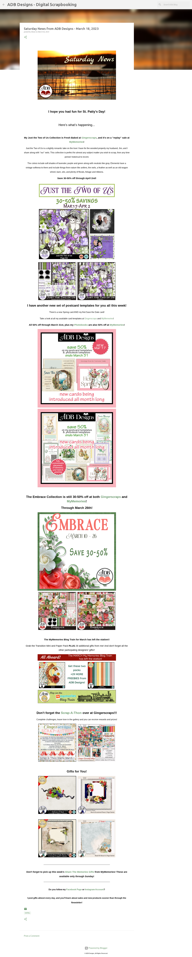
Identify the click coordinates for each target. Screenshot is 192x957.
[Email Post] (25, 910)
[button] (25, 37)
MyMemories (76, 142)
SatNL (27, 913)
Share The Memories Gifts (79, 872)
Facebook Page (74, 889)
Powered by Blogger (97, 948)
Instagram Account (94, 889)
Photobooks (81, 325)
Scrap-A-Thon (71, 713)
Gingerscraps (89, 137)
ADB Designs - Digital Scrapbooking (42, 4)
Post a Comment (31, 936)
